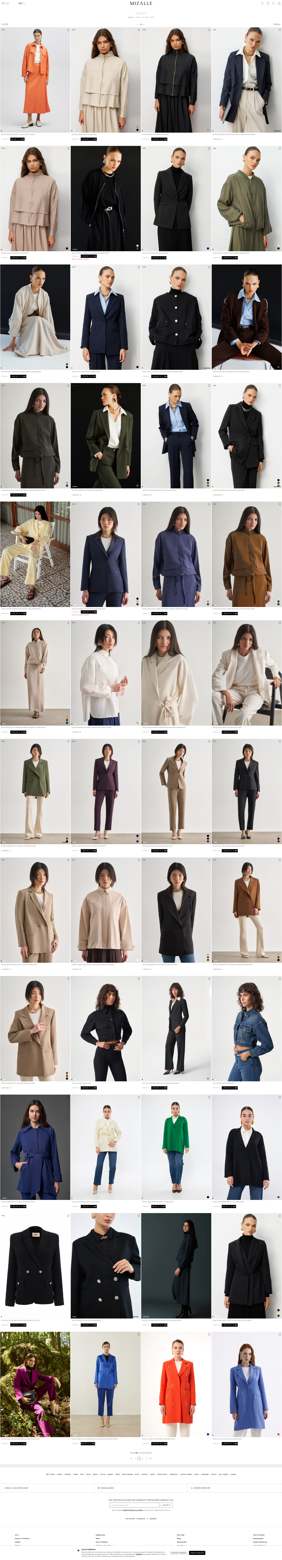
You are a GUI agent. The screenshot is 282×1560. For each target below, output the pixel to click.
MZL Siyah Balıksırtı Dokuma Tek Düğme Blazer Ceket (161, 1083)
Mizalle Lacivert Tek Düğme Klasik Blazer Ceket (89, 609)
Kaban (110, 1474)
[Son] (150, 1458)
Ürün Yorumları (259, 1535)
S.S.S (17, 1535)
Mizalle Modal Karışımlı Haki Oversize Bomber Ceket (231, 253)
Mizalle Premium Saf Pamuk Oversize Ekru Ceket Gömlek (91, 727)
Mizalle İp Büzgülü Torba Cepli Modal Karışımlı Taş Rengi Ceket (23, 727)
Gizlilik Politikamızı (115, 1554)
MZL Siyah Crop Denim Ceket (81, 1083)
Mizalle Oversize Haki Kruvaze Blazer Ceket (87, 490)
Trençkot (174, 1474)
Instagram (130, 1519)
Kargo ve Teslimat (22, 1538)
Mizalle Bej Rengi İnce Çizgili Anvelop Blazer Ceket (19, 964)
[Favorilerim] (268, 3)
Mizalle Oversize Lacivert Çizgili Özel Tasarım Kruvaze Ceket (234, 134)
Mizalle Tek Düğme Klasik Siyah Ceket (155, 253)
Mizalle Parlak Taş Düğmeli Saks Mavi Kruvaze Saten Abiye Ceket (95, 1439)
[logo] (141, 3)
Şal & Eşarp (223, 1474)
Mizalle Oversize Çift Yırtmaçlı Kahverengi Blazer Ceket (233, 964)
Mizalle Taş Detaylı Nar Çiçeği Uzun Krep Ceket (158, 1439)
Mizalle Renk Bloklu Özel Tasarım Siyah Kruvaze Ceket (232, 1320)
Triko (117, 1474)
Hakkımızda (100, 1535)
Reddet (139, 1554)
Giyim (138, 17)
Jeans (95, 1474)
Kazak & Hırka (186, 1474)
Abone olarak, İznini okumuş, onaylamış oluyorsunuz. (141, 1510)
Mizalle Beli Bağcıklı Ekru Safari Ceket (85, 1202)
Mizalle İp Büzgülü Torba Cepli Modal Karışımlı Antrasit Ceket (23, 490)
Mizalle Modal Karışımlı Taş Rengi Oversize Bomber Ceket (21, 371)
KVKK (98, 1538)
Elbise (59, 1474)
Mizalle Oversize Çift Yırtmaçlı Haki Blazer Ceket (18, 846)
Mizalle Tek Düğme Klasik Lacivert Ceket (86, 371)
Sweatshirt (162, 1474)
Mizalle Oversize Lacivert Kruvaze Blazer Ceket (159, 490)
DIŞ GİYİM (145, 17)
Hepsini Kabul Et (197, 1553)
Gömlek (67, 1474)
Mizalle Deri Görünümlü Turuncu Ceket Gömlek (18, 134)
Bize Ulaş (180, 1535)
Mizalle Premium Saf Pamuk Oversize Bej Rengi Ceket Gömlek (93, 964)
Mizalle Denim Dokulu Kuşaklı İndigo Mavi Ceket (18, 1202)
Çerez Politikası (102, 1542)
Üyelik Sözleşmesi (260, 1542)
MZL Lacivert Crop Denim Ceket (223, 1083)
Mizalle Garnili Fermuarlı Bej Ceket (84, 134)
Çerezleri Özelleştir (178, 1553)
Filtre (5, 24)
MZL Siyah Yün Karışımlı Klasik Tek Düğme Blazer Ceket (20, 1320)
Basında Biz (181, 1542)
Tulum (102, 1474)
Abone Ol (167, 1505)
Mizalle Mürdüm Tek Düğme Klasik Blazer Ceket (89, 846)
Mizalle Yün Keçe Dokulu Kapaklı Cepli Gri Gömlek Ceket (162, 1320)
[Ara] (262, 3)
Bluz (137, 1474)
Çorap (233, 1474)
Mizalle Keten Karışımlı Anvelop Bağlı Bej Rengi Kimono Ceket (164, 727)
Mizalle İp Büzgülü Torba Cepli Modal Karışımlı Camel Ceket (234, 609)
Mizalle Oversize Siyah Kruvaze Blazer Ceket (229, 490)
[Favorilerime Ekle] (68, 30)
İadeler (17, 1542)
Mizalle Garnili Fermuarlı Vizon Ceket (14, 253)
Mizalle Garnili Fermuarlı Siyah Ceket (155, 134)
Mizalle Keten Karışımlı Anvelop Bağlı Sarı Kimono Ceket (21, 609)
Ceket (152, 1474)
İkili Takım (50, 1474)
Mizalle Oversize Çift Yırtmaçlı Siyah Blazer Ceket (160, 964)
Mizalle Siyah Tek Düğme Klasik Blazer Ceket (228, 846)
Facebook (141, 1519)
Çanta (213, 1474)
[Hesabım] (273, 3)
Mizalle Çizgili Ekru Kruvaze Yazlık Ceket (227, 727)
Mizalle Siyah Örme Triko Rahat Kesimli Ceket (228, 1202)
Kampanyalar (258, 1538)
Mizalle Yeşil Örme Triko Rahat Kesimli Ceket (157, 1202)
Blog (179, 1538)
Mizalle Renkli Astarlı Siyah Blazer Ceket (86, 1320)
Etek (82, 1474)
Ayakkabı (205, 1474)
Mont (196, 1474)
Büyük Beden (127, 1474)
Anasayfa (131, 17)
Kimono (144, 1474)
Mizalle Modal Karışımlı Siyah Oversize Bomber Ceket (90, 253)
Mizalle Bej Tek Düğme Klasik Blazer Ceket (157, 846)
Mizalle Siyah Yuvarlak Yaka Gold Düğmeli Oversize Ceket (162, 371)
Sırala (277, 24)
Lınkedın (152, 1519)
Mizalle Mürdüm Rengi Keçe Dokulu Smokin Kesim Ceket (20, 1439)
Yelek (88, 1474)
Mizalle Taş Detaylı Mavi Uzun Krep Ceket (227, 1439)
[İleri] (146, 1458)
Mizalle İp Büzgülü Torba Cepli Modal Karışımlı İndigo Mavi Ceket (165, 609)
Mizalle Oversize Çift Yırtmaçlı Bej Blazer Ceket (18, 1083)
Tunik (75, 1474)
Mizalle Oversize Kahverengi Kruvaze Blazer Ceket (231, 371)
